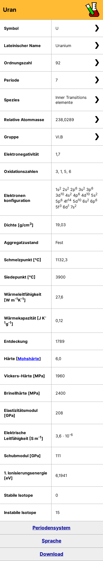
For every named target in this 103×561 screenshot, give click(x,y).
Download (51, 554)
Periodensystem (51, 528)
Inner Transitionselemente (71, 100)
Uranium (63, 45)
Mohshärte (28, 358)
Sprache (51, 541)
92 (58, 62)
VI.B (59, 136)
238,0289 (65, 119)
